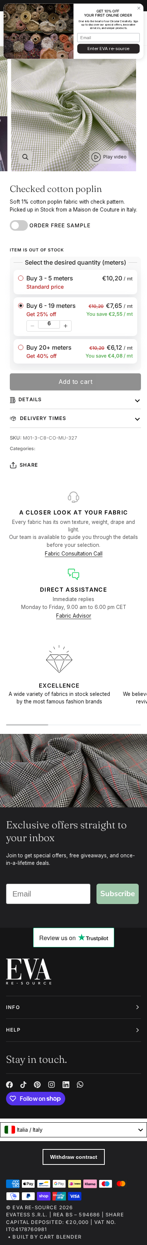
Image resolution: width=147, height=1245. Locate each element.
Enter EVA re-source (108, 48)
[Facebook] (9, 1084)
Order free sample (59, 225)
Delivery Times (42, 418)
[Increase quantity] (65, 326)
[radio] (75, 282)
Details (29, 399)
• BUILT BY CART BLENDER (44, 1237)
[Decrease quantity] (32, 326)
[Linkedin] (66, 1084)
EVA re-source (34, 1207)
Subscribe (117, 894)
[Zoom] (25, 157)
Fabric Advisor (73, 616)
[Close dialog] (139, 8)
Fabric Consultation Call (74, 554)
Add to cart (75, 381)
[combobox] (73, 1129)
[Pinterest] (37, 1084)
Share (29, 465)
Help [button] (13, 1030)
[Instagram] (51, 1084)
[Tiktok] (23, 1084)
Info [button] (13, 1007)
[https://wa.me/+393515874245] (80, 1084)
